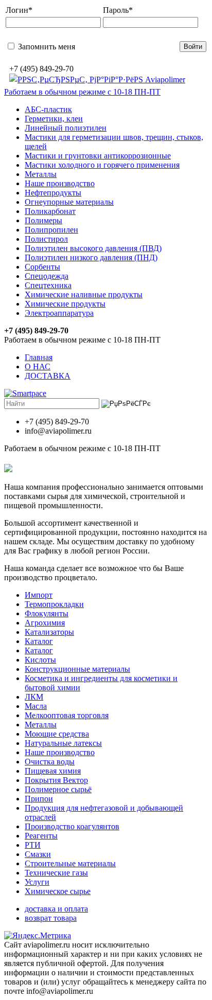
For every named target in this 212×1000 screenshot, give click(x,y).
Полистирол (46, 239)
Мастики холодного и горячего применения (102, 164)
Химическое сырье (58, 891)
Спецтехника (48, 285)
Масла (36, 706)
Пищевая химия (53, 770)
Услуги (37, 882)
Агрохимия (45, 622)
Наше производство (60, 183)
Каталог (39, 641)
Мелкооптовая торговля (67, 715)
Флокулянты (46, 613)
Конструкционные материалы (77, 669)
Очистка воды (50, 761)
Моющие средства (57, 733)
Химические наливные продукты (84, 294)
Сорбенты (42, 266)
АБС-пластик (48, 109)
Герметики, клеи (54, 118)
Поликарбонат (50, 211)
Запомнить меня (45, 46)
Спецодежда (46, 276)
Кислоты (40, 659)
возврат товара (51, 918)
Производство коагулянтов (72, 826)
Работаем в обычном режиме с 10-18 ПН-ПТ (82, 91)
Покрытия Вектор (56, 780)
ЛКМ (34, 696)
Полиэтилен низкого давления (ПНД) (91, 257)
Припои (39, 798)
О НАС (37, 366)
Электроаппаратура (59, 313)
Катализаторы (49, 632)
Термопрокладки (54, 604)
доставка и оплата (56, 908)
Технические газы (56, 872)
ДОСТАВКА (47, 375)
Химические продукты (65, 303)
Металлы (41, 174)
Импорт (38, 595)
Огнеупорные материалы (69, 202)
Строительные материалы (70, 863)
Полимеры (43, 220)
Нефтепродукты (53, 192)
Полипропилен (51, 229)
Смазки (38, 854)
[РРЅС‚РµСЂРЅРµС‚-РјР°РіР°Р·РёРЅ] (97, 79)
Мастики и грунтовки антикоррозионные (98, 155)
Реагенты (41, 835)
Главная (38, 357)
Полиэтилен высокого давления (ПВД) (93, 248)
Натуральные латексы (63, 743)
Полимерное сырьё (58, 789)
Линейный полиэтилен (66, 127)
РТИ (33, 845)
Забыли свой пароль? (124, 46)
